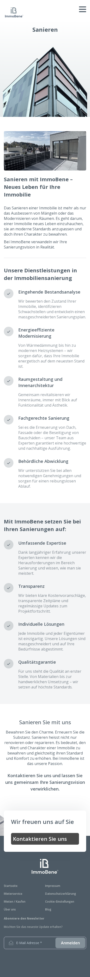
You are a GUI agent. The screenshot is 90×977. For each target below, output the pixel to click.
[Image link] (45, 866)
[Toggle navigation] (66, 10)
